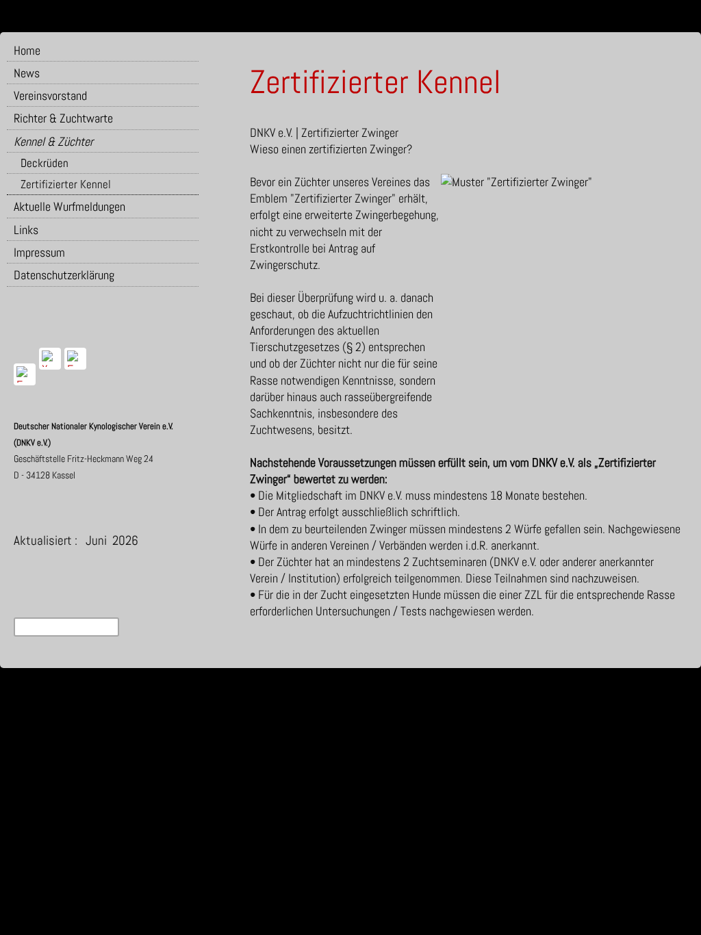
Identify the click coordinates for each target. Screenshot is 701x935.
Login (383, 685)
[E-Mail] (75, 359)
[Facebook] (25, 374)
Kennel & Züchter (53, 141)
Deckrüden (44, 163)
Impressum (39, 252)
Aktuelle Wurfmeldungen (69, 206)
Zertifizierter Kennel (66, 184)
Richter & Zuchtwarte (63, 118)
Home (27, 50)
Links (26, 230)
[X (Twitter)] (50, 359)
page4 (360, 685)
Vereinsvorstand (50, 95)
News (27, 73)
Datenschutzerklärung (64, 275)
